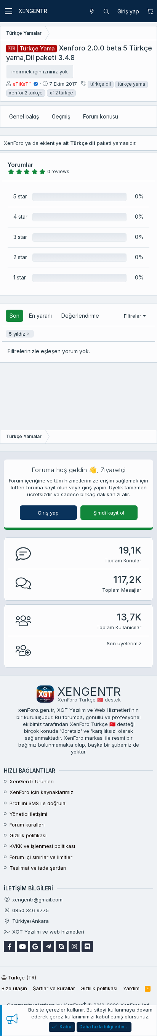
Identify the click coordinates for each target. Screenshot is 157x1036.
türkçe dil (100, 84)
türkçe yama (131, 84)
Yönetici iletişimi (28, 814)
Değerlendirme (80, 315)
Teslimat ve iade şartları (38, 868)
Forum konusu (100, 116)
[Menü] (8, 11)
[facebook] (9, 946)
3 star (20, 237)
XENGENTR (33, 11)
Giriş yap (48, 513)
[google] (35, 946)
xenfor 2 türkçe (26, 93)
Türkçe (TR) (21, 977)
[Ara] (106, 11)
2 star (20, 257)
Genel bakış (24, 116)
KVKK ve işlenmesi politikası (42, 846)
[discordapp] (87, 946)
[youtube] (22, 946)
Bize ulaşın (14, 988)
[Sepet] (150, 11)
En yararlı (40, 315)
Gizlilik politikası (28, 835)
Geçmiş (61, 116)
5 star (20, 196)
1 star (19, 277)
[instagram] (74, 946)
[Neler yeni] (92, 11)
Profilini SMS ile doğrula (38, 803)
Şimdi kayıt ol (108, 513)
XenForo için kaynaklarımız (41, 792)
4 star (20, 216)
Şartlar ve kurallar (54, 988)
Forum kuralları (27, 825)
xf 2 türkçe (61, 93)
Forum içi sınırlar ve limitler (41, 857)
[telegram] (48, 946)
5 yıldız (17, 334)
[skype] (61, 946)
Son (14, 315)
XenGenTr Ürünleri (32, 781)
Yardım (131, 988)
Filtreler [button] (132, 316)
